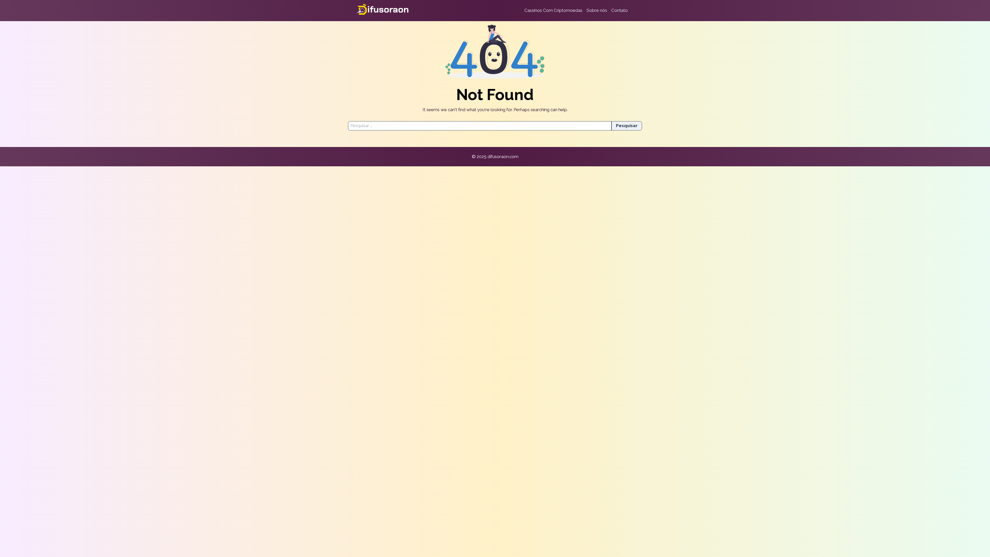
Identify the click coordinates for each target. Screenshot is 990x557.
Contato (619, 10)
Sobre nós (597, 10)
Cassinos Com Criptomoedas (553, 10)
